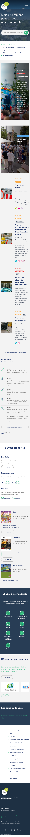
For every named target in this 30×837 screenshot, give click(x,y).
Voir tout (7, 677)
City (11, 733)
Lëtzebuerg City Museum (16, 762)
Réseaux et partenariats (11, 821)
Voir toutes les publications (10, 580)
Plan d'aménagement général (18, 768)
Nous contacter (9, 817)
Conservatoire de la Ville (16, 742)
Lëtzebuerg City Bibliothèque (17, 759)
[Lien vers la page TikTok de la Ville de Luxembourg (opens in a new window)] (19, 482)
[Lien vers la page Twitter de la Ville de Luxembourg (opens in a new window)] (6, 482)
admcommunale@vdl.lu (9, 810)
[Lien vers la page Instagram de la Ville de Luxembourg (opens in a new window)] (9, 482)
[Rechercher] (26, 33)
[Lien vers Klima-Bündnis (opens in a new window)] (10, 687)
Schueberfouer (21, 47)
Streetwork (13, 775)
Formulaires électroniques (17, 749)
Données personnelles (15, 823)
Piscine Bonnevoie (8, 55)
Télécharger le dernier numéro (11, 553)
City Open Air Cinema (8, 50)
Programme (23, 52)
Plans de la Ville (14, 771)
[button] (2, 695)
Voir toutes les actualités (15, 353)
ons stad (12, 765)
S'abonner (8, 532)
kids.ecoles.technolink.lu (16, 752)
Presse (2, 821)
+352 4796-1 (6, 808)
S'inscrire (7, 467)
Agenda (17, 498)
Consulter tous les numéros (10, 527)
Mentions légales (5, 823)
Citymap (12, 736)
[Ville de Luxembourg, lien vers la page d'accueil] (5, 9)
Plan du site (20, 821)
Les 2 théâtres (14, 755)
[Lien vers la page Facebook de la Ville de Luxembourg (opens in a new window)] (2, 482)
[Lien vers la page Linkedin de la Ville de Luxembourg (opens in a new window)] (16, 482)
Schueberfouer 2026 (8, 47)
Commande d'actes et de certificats (19, 739)
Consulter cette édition (9, 525)
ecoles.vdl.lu (13, 746)
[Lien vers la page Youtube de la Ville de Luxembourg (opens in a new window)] (12, 482)
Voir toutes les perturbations (15, 427)
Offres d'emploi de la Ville (9, 52)
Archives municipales (15, 730)
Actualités (7, 498)
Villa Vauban (13, 778)
